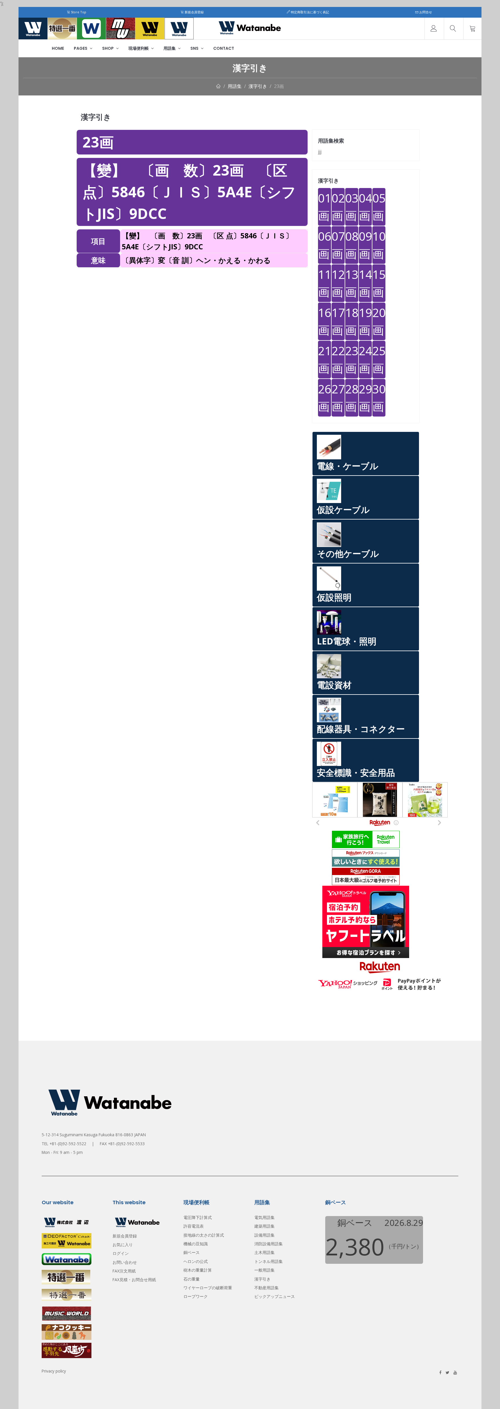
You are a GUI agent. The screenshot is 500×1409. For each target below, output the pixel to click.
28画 (351, 397)
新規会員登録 (194, 12)
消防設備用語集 (268, 1243)
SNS (194, 48)
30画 (378, 397)
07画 (338, 244)
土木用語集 (264, 1252)
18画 (351, 321)
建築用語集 (264, 1226)
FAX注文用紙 (124, 1271)
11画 (324, 283)
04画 (365, 206)
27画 (338, 397)
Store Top (78, 12)
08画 (351, 244)
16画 (324, 321)
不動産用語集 (266, 1287)
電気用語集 (264, 1217)
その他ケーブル (348, 553)
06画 (324, 244)
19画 (365, 321)
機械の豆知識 (195, 1243)
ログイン (121, 1253)
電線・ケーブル (347, 466)
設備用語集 (264, 1235)
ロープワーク (195, 1296)
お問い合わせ (125, 1262)
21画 (324, 359)
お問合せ (425, 12)
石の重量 (191, 1279)
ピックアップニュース (274, 1296)
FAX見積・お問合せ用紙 (134, 1279)
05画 (378, 206)
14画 (365, 283)
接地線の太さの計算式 (203, 1235)
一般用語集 (264, 1270)
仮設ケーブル (343, 509)
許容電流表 (193, 1226)
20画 (378, 321)
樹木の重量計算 (197, 1270)
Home (58, 48)
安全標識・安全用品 (356, 772)
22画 (338, 359)
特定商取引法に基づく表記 (309, 12)
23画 (279, 86)
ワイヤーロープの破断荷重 (207, 1287)
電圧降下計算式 (197, 1217)
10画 (378, 244)
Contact (223, 48)
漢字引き (258, 86)
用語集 (170, 48)
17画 (338, 321)
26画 (324, 397)
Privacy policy (54, 1371)
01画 (324, 206)
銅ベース (191, 1252)
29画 (365, 397)
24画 (365, 359)
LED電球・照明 (346, 641)
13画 (351, 283)
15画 (378, 283)
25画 (378, 359)
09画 (365, 244)
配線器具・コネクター (361, 729)
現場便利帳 (139, 48)
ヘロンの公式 (195, 1261)
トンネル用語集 (268, 1261)
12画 (338, 283)
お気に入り (123, 1244)
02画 (338, 206)
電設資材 (334, 685)
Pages (81, 48)
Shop (108, 48)
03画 (351, 206)
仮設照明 (334, 597)
